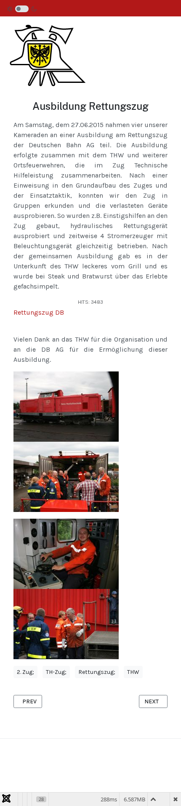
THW (133, 672)
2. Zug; (25, 672)
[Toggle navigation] (157, 51)
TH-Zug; (56, 672)
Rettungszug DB (38, 312)
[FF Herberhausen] (46, 51)
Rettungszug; (96, 672)
